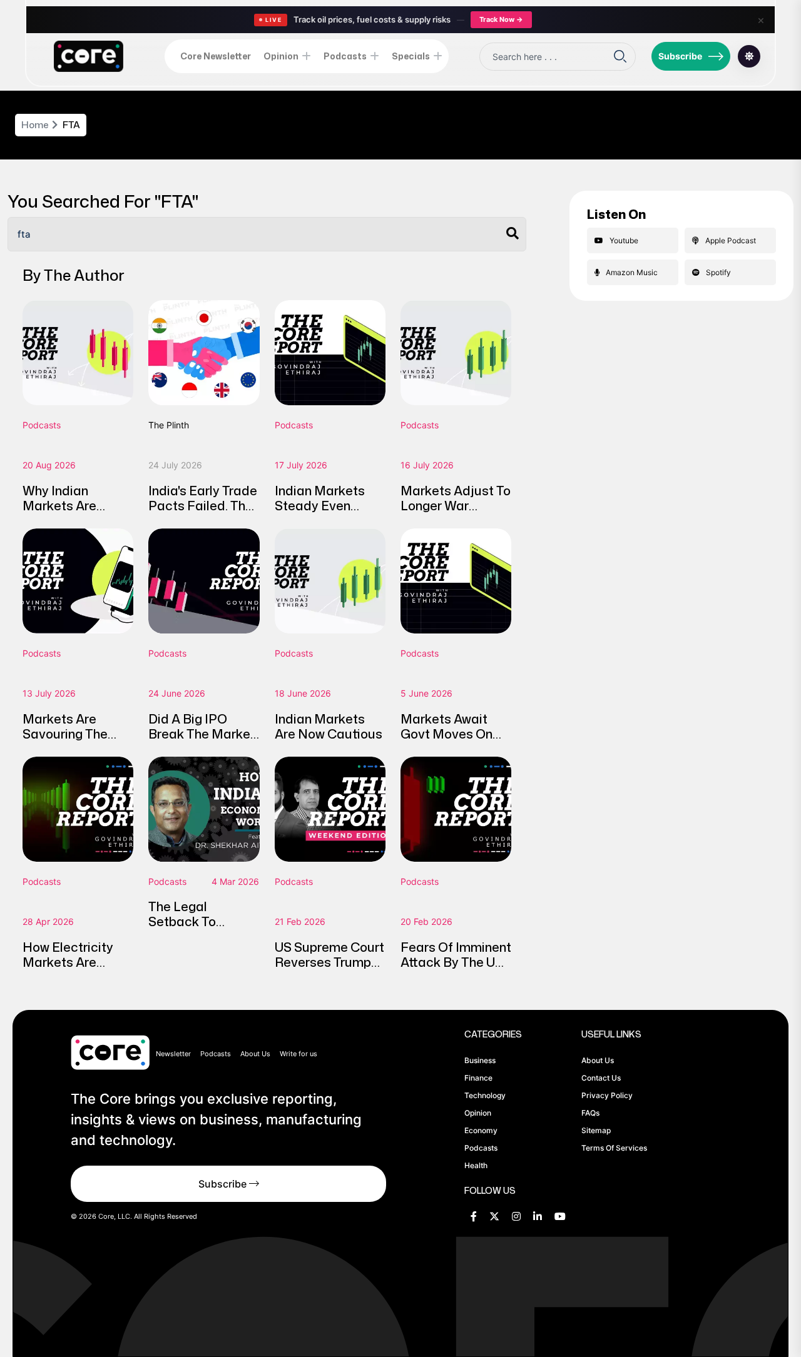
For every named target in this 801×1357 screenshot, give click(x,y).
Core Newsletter (215, 56)
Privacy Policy (607, 1095)
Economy (480, 1130)
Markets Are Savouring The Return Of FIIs (65, 733)
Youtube (624, 240)
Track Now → (501, 19)
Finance (478, 1077)
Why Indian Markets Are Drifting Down (63, 505)
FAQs (590, 1112)
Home (35, 124)
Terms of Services (614, 1148)
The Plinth (168, 425)
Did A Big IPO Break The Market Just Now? (201, 733)
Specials (411, 56)
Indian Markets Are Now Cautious (328, 726)
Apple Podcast (730, 240)
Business (480, 1060)
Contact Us (601, 1077)
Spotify (718, 272)
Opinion (280, 56)
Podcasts (345, 56)
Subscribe (680, 56)
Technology (485, 1095)
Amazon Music (632, 272)
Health (475, 1165)
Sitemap (596, 1130)
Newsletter (173, 1053)
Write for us (298, 1053)
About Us (255, 1053)
